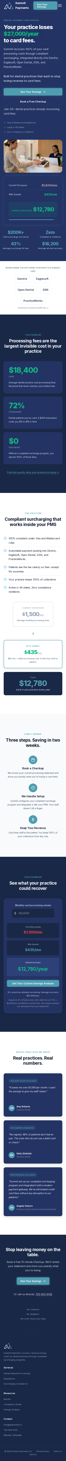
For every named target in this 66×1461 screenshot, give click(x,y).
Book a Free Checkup (33, 101)
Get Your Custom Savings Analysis (33, 983)
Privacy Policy (42, 1451)
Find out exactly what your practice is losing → (33, 472)
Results (7, 1399)
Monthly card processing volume (33, 905)
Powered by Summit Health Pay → (33, 308)
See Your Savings (42, 5)
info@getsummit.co (13, 1424)
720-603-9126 (44, 1294)
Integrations (9, 1378)
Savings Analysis (12, 1409)
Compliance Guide (12, 1404)
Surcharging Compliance (16, 1383)
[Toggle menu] (59, 5)
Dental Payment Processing (17, 1373)
